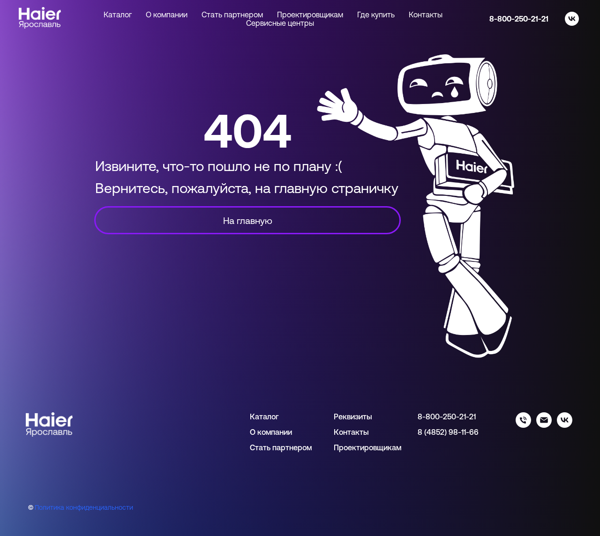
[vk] (572, 19)
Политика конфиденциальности (84, 507)
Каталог (264, 416)
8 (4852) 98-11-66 (448, 432)
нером (300, 447)
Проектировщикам (310, 14)
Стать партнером (232, 14)
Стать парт (269, 447)
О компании (167, 14)
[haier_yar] (564, 425)
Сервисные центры (280, 23)
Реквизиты (353, 416)
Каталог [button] (118, 14)
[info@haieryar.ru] (544, 425)
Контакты (425, 14)
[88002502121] (523, 425)
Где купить (376, 14)
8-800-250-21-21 (518, 19)
